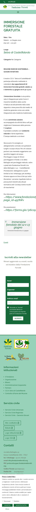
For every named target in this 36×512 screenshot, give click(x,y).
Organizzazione (10, 380)
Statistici (16, 501)
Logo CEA (9, 438)
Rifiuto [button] (7, 509)
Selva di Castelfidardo (17, 52)
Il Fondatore (9, 377)
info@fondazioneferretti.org (18, 460)
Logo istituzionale (12, 433)
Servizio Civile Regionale (14, 413)
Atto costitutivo (11, 423)
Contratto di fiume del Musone (16, 393)
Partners (8, 388)
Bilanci (7, 382)
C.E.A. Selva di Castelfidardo (15, 391)
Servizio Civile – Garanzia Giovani (17, 415)
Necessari (7, 501)
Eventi (6, 242)
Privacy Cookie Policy (8, 476)
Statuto (8, 428)
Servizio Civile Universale (14, 410)
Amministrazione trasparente (15, 385)
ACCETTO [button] (7, 505)
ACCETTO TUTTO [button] (21, 505)
